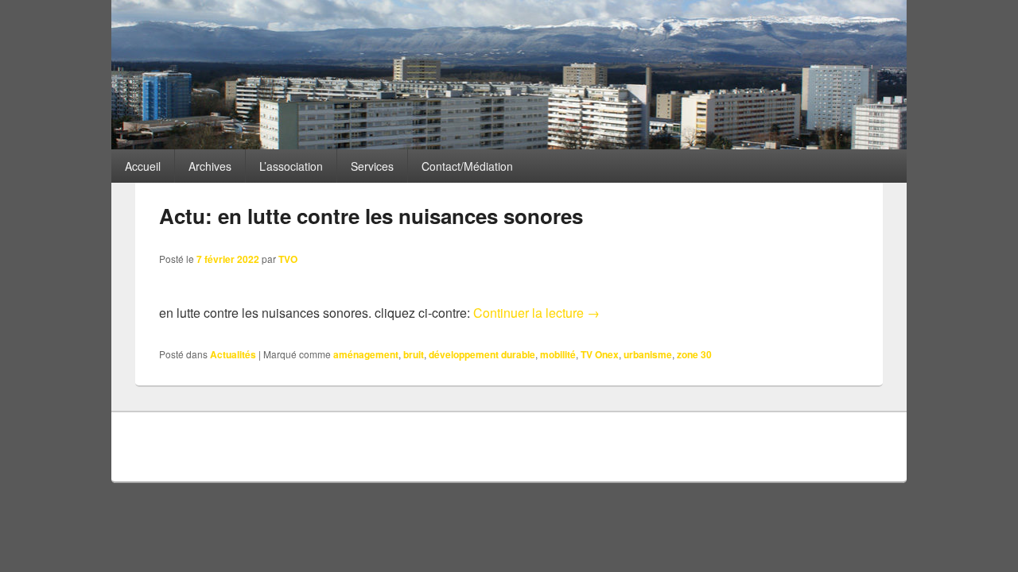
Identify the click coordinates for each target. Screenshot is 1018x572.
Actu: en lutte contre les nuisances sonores (371, 215)
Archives (209, 166)
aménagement (365, 354)
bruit (413, 354)
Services (372, 166)
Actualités (233, 354)
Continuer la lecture (536, 312)
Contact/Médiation (467, 166)
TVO (287, 259)
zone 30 (694, 354)
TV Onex (600, 354)
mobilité (558, 354)
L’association (291, 166)
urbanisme (648, 354)
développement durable (482, 354)
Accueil (143, 166)
